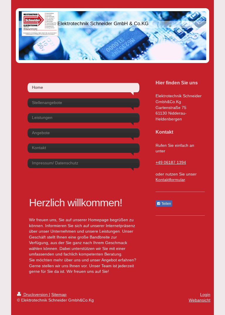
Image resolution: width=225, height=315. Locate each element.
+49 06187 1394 (171, 162)
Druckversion (35, 294)
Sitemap (59, 294)
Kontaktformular (170, 179)
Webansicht (199, 300)
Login (205, 294)
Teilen (166, 204)
